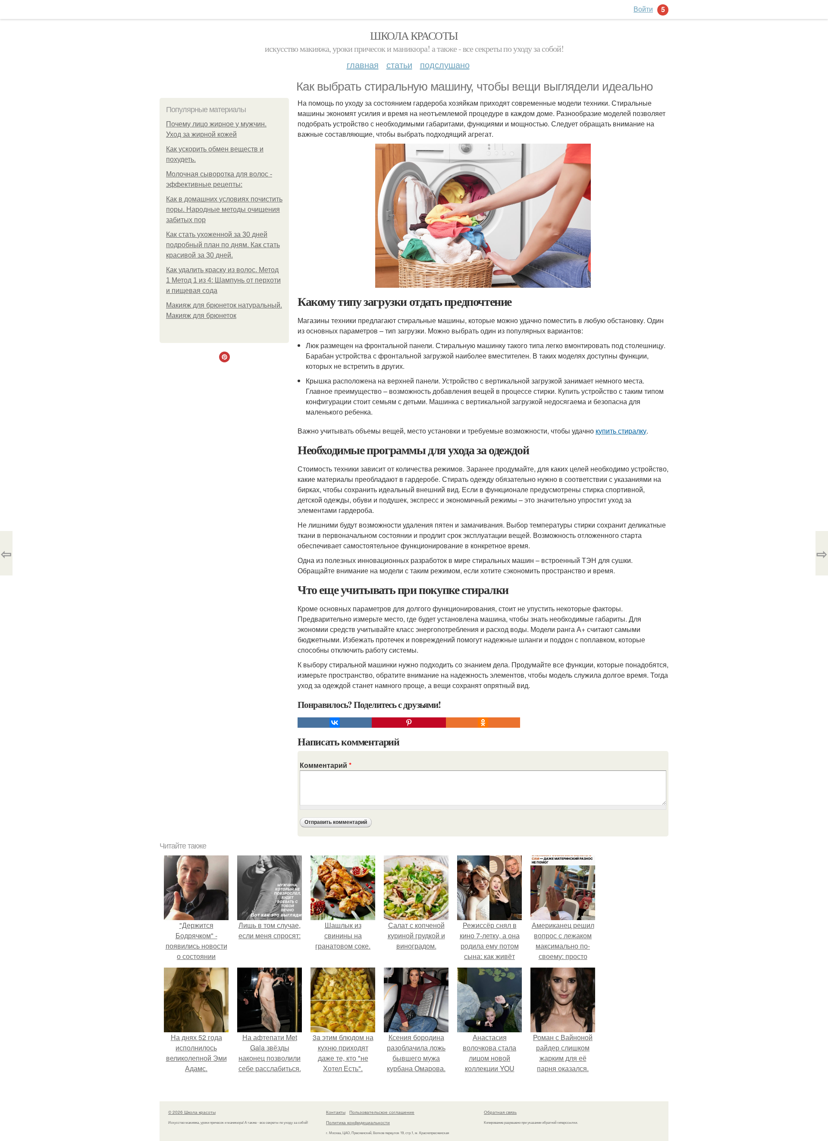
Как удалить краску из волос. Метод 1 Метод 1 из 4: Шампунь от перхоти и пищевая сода (223, 280)
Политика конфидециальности (358, 1122)
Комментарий (325, 765)
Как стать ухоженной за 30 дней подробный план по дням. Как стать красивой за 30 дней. (223, 245)
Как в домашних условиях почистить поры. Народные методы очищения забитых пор (224, 209)
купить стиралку (621, 431)
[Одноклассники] (483, 722)
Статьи (399, 64)
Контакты (335, 1112)
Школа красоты (414, 35)
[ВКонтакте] (335, 722)
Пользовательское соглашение (381, 1112)
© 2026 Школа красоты (192, 1112)
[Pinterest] (409, 722)
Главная (363, 64)
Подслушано (445, 64)
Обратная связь (500, 1112)
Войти (643, 9)
